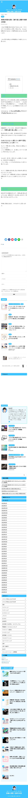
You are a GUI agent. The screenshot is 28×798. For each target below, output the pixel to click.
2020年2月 (4, 589)
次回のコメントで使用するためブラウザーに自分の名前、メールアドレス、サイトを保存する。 (13, 290)
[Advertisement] (14, 61)
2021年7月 (4, 549)
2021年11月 (4, 539)
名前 (3, 273)
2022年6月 (4, 522)
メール (3, 278)
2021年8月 (4, 546)
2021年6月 (4, 551)
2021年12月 (4, 537)
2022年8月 (4, 517)
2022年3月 (4, 529)
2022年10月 (4, 513)
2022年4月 (4, 527)
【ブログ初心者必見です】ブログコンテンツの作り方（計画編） (14, 485)
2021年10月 (4, 541)
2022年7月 (4, 520)
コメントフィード (6, 661)
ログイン (4, 657)
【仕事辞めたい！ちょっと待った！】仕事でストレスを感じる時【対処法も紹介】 (17, 682)
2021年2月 (4, 561)
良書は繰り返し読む (14, 86)
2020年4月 (4, 585)
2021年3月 (4, 558)
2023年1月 (4, 505)
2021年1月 (4, 563)
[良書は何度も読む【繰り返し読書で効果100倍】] (15, 239)
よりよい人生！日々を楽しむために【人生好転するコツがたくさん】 (16, 308)
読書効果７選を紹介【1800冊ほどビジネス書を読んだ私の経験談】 (17, 701)
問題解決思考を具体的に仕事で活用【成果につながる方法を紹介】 (17, 730)
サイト (3, 284)
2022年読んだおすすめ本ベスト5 (16, 457)
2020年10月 (4, 570)
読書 (3, 244)
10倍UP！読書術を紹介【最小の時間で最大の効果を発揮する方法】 (17, 749)
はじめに (12, 775)
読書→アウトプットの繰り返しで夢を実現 (14, 791)
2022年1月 (4, 534)
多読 (10, 84)
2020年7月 (4, 577)
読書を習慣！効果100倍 (14, 11)
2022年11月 (4, 510)
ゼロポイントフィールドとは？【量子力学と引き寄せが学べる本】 (17, 720)
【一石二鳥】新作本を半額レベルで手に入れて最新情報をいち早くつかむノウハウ (16, 328)
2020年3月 (4, 587)
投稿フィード (5, 659)
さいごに (11, 87)
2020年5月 (4, 582)
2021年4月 (4, 556)
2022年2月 (4, 532)
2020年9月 (4, 573)
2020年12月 (4, 565)
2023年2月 (4, 503)
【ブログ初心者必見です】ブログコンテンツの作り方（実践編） (14, 481)
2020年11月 (4, 568)
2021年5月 (4, 553)
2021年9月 (4, 544)
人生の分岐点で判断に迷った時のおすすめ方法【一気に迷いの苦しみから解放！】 (17, 711)
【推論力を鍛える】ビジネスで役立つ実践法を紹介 (14, 493)
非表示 (18, 79)
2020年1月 (4, 592)
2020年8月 (4, 575)
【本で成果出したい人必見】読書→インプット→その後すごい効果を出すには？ (16, 348)
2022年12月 (4, 508)
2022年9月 (4, 515)
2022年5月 (4, 525)
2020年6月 (4, 580)
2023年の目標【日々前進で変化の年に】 (11, 488)
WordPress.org (5, 662)
